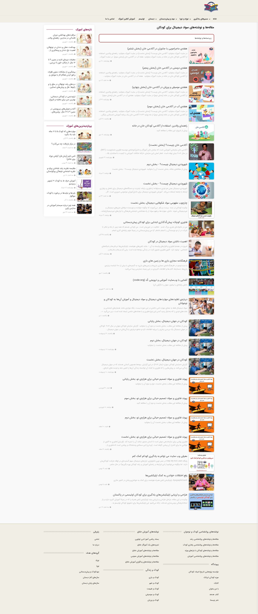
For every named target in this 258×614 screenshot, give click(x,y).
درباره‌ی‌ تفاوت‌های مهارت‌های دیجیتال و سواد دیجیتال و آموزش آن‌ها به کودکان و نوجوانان (145, 301)
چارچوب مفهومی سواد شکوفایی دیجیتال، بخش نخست (159, 203)
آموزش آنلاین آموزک (126, 18)
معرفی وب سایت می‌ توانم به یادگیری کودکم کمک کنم (159, 456)
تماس (97, 539)
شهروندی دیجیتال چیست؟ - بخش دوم (167, 164)
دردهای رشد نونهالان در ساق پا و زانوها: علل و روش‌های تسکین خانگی (61, 86)
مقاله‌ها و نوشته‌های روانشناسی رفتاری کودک (201, 544)
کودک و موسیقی (152, 594)
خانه (215, 18)
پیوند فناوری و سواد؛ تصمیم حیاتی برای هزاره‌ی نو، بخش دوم (156, 418)
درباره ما (96, 544)
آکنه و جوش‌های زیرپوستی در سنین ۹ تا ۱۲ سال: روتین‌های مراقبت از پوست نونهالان (62, 110)
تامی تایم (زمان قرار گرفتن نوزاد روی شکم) (62, 158)
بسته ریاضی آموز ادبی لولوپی (147, 539)
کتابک (216, 583)
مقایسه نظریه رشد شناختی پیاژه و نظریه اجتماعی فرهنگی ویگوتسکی (61, 170)
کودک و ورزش (153, 600)
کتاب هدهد (214, 594)
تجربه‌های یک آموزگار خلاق (148, 544)
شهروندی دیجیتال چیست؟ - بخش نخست (165, 184)
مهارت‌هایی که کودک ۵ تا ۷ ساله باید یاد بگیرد (62, 133)
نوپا (97, 566)
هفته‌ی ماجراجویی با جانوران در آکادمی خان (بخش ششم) (157, 49)
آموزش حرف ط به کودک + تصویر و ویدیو (61, 182)
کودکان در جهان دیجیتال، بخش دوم (168, 341)
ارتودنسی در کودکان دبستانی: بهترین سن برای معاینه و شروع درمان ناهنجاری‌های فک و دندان (61, 98)
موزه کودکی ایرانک (211, 577)
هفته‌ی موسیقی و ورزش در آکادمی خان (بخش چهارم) (159, 87)
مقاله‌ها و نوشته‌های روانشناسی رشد (204, 539)
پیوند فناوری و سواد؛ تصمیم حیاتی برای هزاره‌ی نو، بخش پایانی (155, 379)
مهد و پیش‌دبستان (167, 18)
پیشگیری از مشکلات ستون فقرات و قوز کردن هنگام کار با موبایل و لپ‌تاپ (61, 73)
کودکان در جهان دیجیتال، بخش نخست (166, 360)
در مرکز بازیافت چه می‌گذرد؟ (63, 143)
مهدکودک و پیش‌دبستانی (89, 571)
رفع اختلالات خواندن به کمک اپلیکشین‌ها (166, 476)
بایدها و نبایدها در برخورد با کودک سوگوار (61, 194)
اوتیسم (141, 18)
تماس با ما (109, 18)
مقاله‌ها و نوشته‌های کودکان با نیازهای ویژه (202, 550)
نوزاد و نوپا (184, 18)
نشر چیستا (214, 600)
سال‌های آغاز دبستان (91, 577)
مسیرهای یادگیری (201, 18)
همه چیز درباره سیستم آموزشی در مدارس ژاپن (61, 207)
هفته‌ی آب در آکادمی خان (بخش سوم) (167, 107)
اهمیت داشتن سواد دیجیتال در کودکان (167, 242)
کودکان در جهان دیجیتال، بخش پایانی (167, 321)
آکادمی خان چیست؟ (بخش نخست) (168, 145)
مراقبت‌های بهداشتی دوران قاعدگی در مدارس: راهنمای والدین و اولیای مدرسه (60, 36)
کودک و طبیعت (153, 588)
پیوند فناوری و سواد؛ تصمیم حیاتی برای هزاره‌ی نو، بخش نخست (154, 437)
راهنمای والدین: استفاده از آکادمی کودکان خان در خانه (159, 126)
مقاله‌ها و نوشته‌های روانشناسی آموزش (203, 556)
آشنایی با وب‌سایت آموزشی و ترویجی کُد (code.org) (160, 280)
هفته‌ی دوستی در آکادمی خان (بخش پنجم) (164, 68)
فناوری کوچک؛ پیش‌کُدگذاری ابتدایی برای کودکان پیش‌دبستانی (155, 222)
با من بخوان (214, 588)
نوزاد (97, 560)
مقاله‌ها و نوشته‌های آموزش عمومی (145, 556)
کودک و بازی (154, 577)
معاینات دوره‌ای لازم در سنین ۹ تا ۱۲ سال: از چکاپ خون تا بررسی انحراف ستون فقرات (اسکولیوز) (61, 61)
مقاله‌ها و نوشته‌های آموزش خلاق (145, 550)
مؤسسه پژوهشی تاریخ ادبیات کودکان (204, 571)
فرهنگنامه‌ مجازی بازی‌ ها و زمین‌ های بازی (165, 261)
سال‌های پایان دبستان (90, 583)
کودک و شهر (154, 583)
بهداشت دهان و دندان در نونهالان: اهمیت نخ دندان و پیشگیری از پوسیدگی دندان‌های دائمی (60, 49)
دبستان (151, 18)
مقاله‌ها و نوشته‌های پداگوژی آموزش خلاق (142, 561)
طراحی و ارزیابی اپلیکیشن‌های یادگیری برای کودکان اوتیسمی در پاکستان (150, 495)
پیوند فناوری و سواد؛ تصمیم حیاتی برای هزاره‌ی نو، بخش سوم (156, 398)
